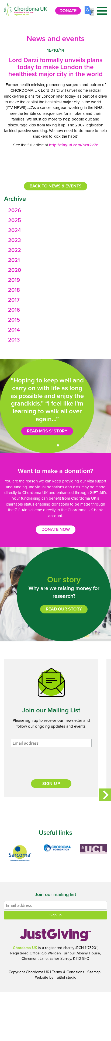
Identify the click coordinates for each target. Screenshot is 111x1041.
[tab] (55, 210)
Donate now (55, 529)
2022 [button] (14, 250)
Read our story (64, 609)
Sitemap (93, 972)
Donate (68, 10)
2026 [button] (14, 210)
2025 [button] (14, 220)
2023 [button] (14, 240)
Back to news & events (56, 186)
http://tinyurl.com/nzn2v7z (73, 145)
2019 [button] (14, 280)
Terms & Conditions (68, 972)
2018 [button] (14, 290)
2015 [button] (14, 320)
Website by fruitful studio (55, 977)
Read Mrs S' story (47, 431)
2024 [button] (14, 230)
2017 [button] (14, 300)
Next (105, 794)
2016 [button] (14, 310)
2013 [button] (14, 340)
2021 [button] (14, 260)
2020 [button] (14, 270)
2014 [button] (14, 330)
